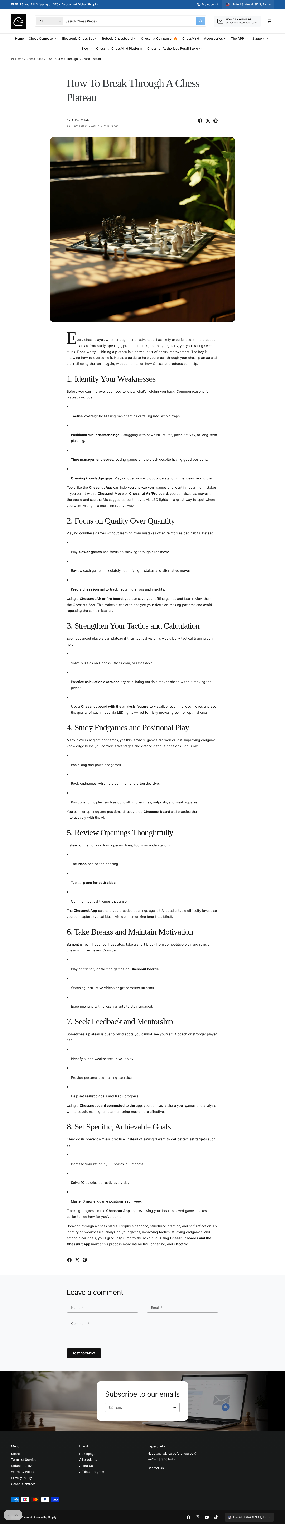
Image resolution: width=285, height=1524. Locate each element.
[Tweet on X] (208, 120)
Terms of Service (23, 1460)
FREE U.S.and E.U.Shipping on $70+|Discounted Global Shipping (55, 4)
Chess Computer (41, 38)
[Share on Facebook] (200, 120)
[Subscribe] (175, 1407)
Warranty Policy (22, 1472)
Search (16, 1454)
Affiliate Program (91, 1472)
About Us (86, 1466)
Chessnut (26, 1517)
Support (258, 38)
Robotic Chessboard (117, 38)
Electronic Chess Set (78, 38)
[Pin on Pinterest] (215, 120)
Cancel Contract (23, 1484)
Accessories (213, 38)
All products (88, 1460)
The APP (237, 38)
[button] (269, 21)
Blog (84, 49)
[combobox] (135, 21)
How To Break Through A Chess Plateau (73, 59)
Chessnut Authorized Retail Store (172, 49)
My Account (210, 4)
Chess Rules (34, 59)
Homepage (87, 1454)
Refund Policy (21, 1466)
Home (19, 59)
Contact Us (156, 1468)
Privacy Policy (21, 1478)
